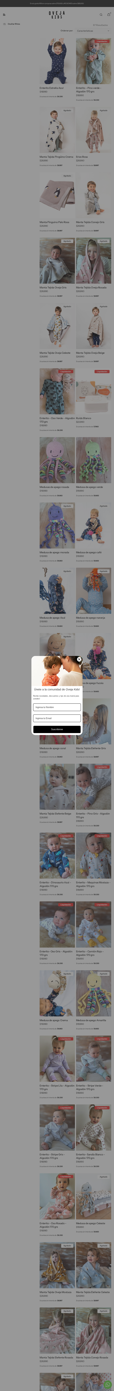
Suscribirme (57, 729)
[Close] (79, 659)
